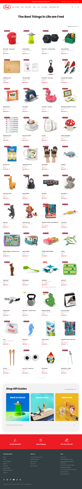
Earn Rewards (76, 1)
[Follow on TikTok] (17, 480)
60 (28, 169)
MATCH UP (63, 280)
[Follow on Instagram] (7, 480)
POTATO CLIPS (6, 164)
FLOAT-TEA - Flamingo (47, 106)
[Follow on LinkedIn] (20, 480)
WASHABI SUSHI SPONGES (47, 251)
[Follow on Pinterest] (10, 480)
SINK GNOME (44, 368)
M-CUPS (43, 135)
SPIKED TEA (25, 339)
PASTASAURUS (25, 280)
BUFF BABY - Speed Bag (47, 77)
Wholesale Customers (8, 470)
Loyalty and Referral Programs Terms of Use (67, 462)
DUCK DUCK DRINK (26, 135)
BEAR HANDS (45, 164)
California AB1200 (64, 471)
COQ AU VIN (63, 222)
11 (28, 111)
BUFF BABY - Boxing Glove (9, 49)
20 (9, 255)
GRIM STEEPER (25, 193)
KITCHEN (17, 7)
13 (9, 82)
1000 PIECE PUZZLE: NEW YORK (68, 339)
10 (9, 169)
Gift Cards (32, 463)
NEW (13, 7)
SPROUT (63, 251)
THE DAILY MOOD (26, 77)
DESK (34, 7)
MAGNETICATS (6, 310)
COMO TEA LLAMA (7, 193)
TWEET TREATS (45, 339)
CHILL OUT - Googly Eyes (27, 368)
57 (67, 169)
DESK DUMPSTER (65, 49)
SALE (58, 7)
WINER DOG (5, 280)
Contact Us (5, 472)
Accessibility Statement (65, 467)
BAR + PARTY (28, 7)
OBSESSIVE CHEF (7, 77)
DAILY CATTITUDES (65, 310)
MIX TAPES (44, 193)
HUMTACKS (44, 280)
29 (28, 53)
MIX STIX (5, 368)
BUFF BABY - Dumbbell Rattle (48, 49)
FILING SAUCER (25, 49)
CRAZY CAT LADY (26, 222)
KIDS (22, 7)
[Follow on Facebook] (4, 480)
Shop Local (69, 1)
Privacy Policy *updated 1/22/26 (67, 465)
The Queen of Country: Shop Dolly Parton (41, 1)
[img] (3, 53)
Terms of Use (63, 457)
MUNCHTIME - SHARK (66, 368)
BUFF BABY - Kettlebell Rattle (29, 310)
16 (67, 111)
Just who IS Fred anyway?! (36, 457)
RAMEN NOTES (6, 106)
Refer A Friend (33, 461)
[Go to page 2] (44, 378)
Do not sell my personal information (68, 469)
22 (67, 82)
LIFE (39, 7)
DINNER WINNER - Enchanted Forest (11, 251)
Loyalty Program (6, 468)
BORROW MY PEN (7, 135)
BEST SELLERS (52, 7)
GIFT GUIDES (44, 7)
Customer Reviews (34, 459)
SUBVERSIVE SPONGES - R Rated (68, 106)
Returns (5, 457)
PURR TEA (5, 222)
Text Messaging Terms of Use (66, 459)
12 (9, 111)
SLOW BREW (64, 193)
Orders (4, 459)
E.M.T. (4, 339)
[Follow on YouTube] (14, 480)
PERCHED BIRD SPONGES (66, 77)
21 (28, 82)
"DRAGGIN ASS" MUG (27, 164)
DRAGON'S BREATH (46, 310)
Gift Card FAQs (33, 465)
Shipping (5, 463)
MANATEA (63, 164)
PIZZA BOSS (25, 106)
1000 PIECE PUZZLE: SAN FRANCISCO (50, 222)
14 (9, 344)
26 (67, 53)
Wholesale (63, 1)
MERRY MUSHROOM (65, 135)
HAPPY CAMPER (25, 251)
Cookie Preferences (64, 473)
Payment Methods (7, 461)
